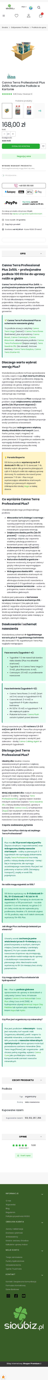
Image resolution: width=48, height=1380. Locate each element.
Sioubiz (5, 27)
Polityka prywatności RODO (18, 1216)
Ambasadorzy (12, 1236)
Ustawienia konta (13, 1265)
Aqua (5, 810)
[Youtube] (23, 1295)
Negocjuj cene (24, 156)
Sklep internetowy (23, 1363)
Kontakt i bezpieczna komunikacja (21, 1281)
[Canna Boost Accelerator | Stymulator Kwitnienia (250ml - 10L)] (18, 111)
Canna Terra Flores (34, 331)
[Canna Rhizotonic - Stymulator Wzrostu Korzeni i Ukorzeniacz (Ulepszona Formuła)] (28, 111)
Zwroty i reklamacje (14, 1229)
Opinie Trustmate (14, 1269)
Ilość (4, 129)
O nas (8, 1200)
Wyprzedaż (10, 1204)
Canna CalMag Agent (29, 741)
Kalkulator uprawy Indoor (17, 1244)
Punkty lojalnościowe (15, 1261)
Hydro (22, 1010)
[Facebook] (16, 1295)
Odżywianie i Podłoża (20, 27)
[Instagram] (8, 1295)
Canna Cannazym (19, 337)
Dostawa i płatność (14, 1233)
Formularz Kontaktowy (16, 1285)
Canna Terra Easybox (23, 349)
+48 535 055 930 (26, 185)
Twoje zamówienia (14, 1257)
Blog (7, 1208)
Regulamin (10, 1212)
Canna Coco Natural (22, 998)
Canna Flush (33, 714)
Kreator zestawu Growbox (17, 1240)
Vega (26, 486)
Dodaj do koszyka (21, 146)
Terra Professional (19, 857)
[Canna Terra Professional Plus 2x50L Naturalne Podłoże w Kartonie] (7, 110)
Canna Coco (20, 807)
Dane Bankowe (12, 1289)
